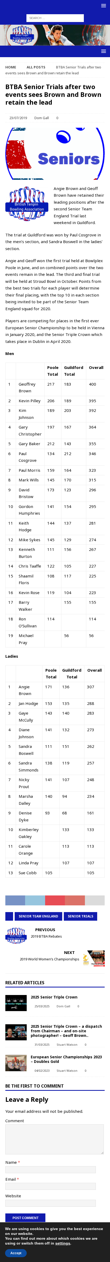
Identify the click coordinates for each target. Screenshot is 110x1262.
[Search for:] (55, 17)
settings (62, 1243)
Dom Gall (41, 117)
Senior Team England (38, 916)
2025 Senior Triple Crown (54, 997)
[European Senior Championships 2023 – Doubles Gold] (16, 1063)
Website (13, 1195)
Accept (15, 1253)
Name (11, 1162)
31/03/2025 (41, 1044)
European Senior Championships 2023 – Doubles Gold (66, 1059)
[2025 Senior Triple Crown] (16, 1003)
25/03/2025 (41, 1006)
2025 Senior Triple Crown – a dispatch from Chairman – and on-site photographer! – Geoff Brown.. (66, 1031)
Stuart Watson (67, 1044)
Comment (14, 1120)
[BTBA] (55, 42)
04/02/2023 (41, 1071)
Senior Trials (80, 916)
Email (11, 1179)
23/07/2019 (18, 117)
